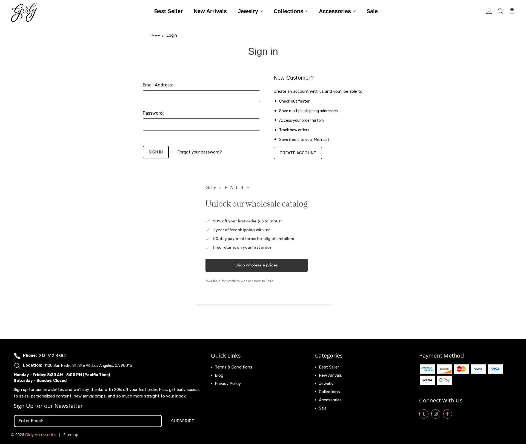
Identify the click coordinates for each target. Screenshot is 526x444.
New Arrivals (210, 11)
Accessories (335, 11)
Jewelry (248, 11)
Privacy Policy (228, 383)
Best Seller (168, 11)
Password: (153, 113)
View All (326, 416)
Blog (219, 375)
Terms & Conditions (233, 367)
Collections (288, 11)
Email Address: (158, 85)
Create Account (298, 152)
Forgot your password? (199, 152)
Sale (372, 11)
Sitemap (70, 434)
